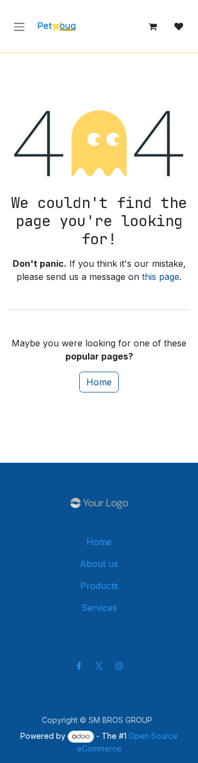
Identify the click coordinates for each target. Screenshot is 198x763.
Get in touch (99, 629)
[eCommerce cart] (152, 26)
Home (99, 382)
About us (99, 563)
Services (99, 607)
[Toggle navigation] (19, 26)
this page (160, 276)
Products (99, 585)
